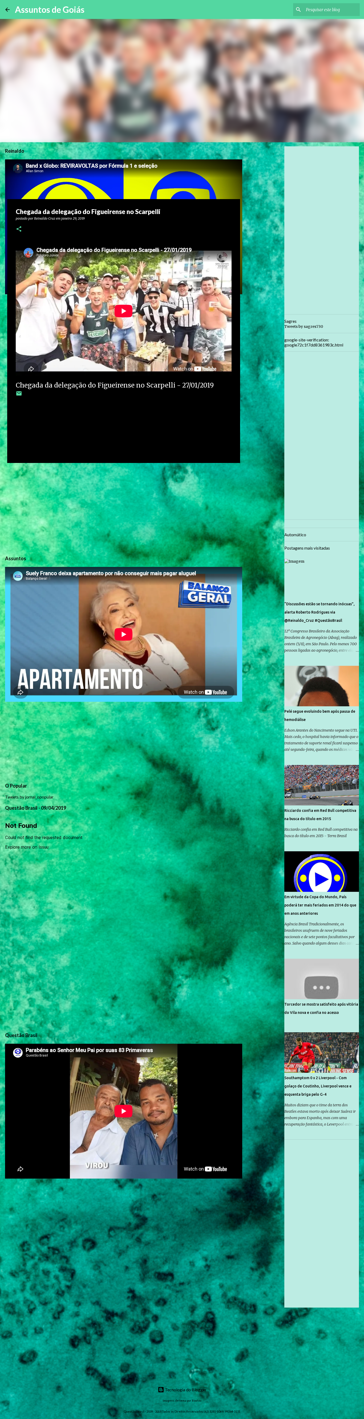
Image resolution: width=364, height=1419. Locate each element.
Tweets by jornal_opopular (29, 796)
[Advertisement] (123, 508)
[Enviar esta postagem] (19, 395)
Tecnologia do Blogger (185, 1389)
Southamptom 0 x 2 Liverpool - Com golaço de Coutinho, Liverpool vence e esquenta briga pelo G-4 (317, 1086)
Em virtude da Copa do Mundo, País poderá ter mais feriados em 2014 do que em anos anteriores (320, 905)
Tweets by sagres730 (303, 326)
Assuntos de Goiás (49, 9)
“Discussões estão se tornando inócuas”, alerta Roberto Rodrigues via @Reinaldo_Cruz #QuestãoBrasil (319, 612)
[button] (19, 229)
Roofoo (196, 1400)
